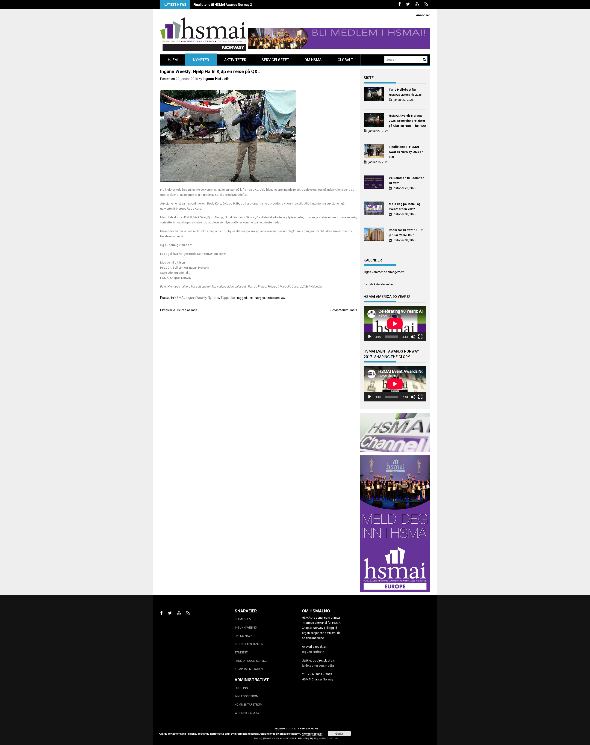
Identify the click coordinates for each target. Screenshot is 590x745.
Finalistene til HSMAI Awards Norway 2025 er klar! (231, 4)
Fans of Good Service (251, 660)
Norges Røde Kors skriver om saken (203, 253)
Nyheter (201, 60)
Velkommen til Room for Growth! (406, 180)
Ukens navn (244, 636)
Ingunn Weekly (196, 298)
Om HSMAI (313, 60)
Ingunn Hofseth (216, 79)
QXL (283, 298)
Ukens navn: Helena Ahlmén (178, 310)
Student (241, 652)
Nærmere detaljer (312, 733)
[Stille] (413, 336)
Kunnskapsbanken (249, 644)
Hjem (173, 60)
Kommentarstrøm (249, 704)
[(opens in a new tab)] (375, 94)
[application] (395, 323)
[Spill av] (369, 336)
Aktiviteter (235, 60)
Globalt (345, 60)
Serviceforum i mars (343, 310)
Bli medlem (243, 619)
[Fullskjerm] (420, 336)
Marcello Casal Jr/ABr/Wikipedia (301, 286)
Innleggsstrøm (247, 696)
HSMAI (179, 298)
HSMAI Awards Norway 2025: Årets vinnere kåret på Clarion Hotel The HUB (407, 121)
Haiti (251, 298)
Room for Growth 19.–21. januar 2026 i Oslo (407, 232)
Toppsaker (228, 298)
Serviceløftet (275, 60)
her (188, 245)
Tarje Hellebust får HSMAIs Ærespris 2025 (405, 92)
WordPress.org (247, 713)
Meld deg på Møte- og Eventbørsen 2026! (405, 206)
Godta (339, 733)
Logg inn (241, 688)
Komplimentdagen (249, 669)
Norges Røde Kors (267, 298)
